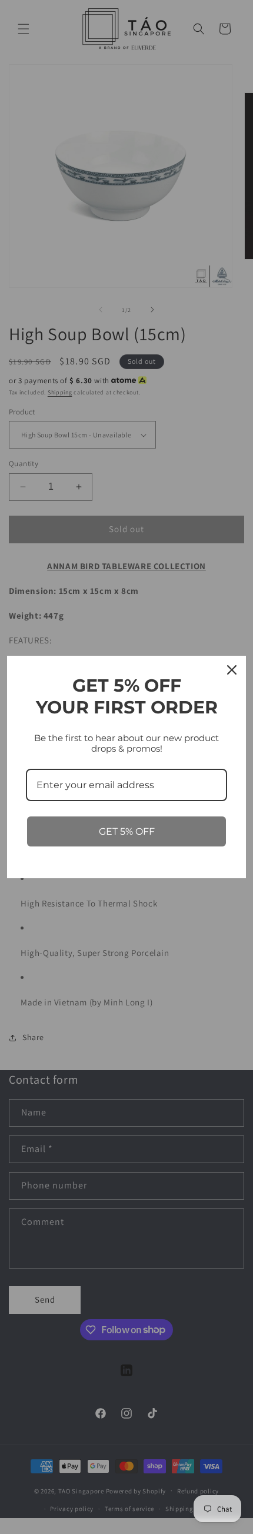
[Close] (232, 670)
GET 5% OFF (127, 831)
